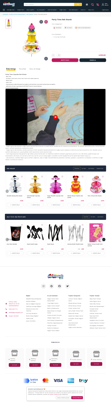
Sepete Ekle (65, 60)
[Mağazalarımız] (87, 4)
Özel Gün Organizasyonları (55, 323)
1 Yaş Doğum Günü (52, 303)
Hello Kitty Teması (95, 304)
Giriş (106, 3)
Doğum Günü (62, 9)
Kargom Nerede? (14, 316)
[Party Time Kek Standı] (9, 23)
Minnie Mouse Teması (74, 306)
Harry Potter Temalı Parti (75, 311)
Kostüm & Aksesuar (53, 328)
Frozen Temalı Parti (74, 308)
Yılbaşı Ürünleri (51, 325)
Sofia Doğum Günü (95, 301)
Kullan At (83, 9)
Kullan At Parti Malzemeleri (17, 14)
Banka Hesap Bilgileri (32, 316)
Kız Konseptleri (41, 9)
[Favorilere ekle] (46, 22)
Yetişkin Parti (20, 9)
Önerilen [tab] (76, 168)
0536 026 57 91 (13, 309)
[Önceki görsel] (29, 232)
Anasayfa (5, 14)
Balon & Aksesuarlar (53, 308)
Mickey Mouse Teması (74, 303)
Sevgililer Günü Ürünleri (97, 320)
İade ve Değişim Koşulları (33, 304)
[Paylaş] (41, 22)
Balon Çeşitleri (30, 9)
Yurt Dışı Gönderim (31, 313)
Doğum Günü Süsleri (53, 306)
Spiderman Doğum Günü (75, 316)
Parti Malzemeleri (73, 9)
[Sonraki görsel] (41, 232)
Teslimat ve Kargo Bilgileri (33, 306)
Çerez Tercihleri (30, 321)
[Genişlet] (46, 58)
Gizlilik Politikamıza (55, 394)
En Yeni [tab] (84, 168)
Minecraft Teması (73, 313)
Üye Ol (106, 5)
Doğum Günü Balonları (75, 327)
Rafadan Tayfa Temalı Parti (97, 328)
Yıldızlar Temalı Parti (96, 313)
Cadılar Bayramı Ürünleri (97, 323)
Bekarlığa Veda (10, 9)
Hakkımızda (29, 318)
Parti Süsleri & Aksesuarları (55, 320)
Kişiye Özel (91, 9)
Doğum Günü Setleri (53, 330)
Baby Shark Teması (95, 299)
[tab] (11, 69)
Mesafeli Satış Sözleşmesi (33, 299)
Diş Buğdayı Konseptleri (96, 325)
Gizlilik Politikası (31, 301)
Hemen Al (93, 60)
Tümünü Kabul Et (77, 397)
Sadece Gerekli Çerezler (63, 397)
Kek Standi (30, 14)
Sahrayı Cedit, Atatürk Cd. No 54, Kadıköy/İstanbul (14, 303)
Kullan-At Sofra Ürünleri (54, 315)
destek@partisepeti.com (16, 312)
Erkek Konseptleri (52, 9)
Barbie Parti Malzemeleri (97, 306)
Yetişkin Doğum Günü (53, 318)
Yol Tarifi (14, 365)
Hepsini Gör (100, 168)
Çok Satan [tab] (91, 168)
